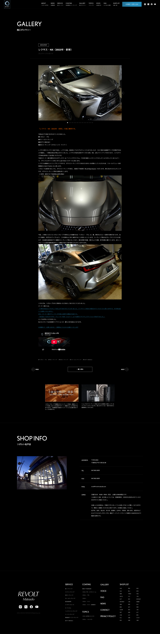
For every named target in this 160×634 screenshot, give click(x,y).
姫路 (129, 612)
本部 (121, 588)
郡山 (129, 591)
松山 (121, 617)
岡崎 (137, 607)
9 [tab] (80, 122)
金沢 (129, 607)
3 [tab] (70, 122)
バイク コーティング (69, 592)
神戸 (121, 612)
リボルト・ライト (86, 601)
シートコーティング (69, 614)
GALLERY (104, 585)
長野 (129, 604)
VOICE (103, 591)
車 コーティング (68, 588)
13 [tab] (87, 122)
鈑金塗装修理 (68, 601)
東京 (129, 599)
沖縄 (137, 620)
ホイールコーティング (70, 598)
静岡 (121, 607)
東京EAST (138, 599)
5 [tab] (74, 122)
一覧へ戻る (80, 369)
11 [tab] (84, 122)
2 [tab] (69, 122)
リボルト (84, 598)
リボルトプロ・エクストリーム (89, 592)
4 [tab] (72, 122)
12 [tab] (85, 122)
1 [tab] (67, 122)
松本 (137, 604)
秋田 (137, 588)
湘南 (121, 604)
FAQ (102, 597)
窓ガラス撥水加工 (69, 620)
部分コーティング (69, 595)
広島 (121, 615)
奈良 (129, 609)
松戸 (121, 599)
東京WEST (122, 601)
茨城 (137, 593)
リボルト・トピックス (87, 619)
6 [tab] (75, 122)
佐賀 (129, 617)
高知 (137, 615)
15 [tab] (90, 122)
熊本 (121, 620)
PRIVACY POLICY (108, 616)
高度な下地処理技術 (86, 588)
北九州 (137, 617)
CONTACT (105, 610)
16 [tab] (92, 122)
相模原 (137, 601)
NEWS (103, 604)
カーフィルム (68, 608)
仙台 (121, 591)
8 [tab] (79, 122)
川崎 (129, 601)
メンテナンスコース (69, 604)
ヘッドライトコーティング (71, 611)
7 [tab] (77, 122)
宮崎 (129, 620)
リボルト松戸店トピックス (88, 616)
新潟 (137, 591)
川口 (129, 596)
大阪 (137, 609)
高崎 (121, 593)
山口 (129, 615)
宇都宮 (129, 593)
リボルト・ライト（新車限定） (89, 604)
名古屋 (121, 609)
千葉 (137, 596)
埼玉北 (121, 596)
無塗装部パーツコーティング (71, 617)
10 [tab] (82, 122)
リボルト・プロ (85, 595)
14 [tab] (89, 122)
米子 (137, 612)
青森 (129, 588)
